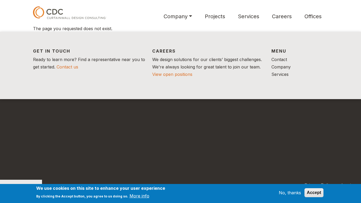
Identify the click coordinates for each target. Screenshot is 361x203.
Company (176, 16)
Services (248, 16)
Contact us (67, 67)
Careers (282, 16)
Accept (314, 192)
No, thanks (290, 192)
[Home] (70, 12)
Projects (215, 16)
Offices (313, 16)
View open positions (172, 74)
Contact (279, 59)
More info (139, 195)
